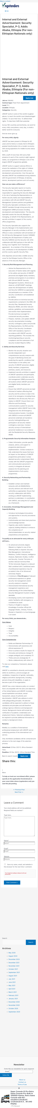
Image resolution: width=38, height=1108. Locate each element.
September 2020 (14, 1012)
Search (4, 938)
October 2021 (13, 969)
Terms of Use (22, 1084)
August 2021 (13, 976)
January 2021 (13, 998)
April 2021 (12, 989)
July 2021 (12, 979)
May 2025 (12, 953)
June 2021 (12, 982)
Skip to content (5, 1)
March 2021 (13, 992)
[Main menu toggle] (6, 11)
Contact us (22, 1082)
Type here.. (8, 815)
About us (22, 1080)
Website (6, 856)
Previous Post (19, 790)
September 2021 (14, 972)
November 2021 (14, 966)
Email (7, 1071)
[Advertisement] (19, 56)
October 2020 (13, 1008)
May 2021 (12, 985)
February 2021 (13, 995)
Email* (6, 848)
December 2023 (14, 959)
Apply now (29, 98)
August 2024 (13, 956)
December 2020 (14, 1002)
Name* (6, 840)
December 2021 (14, 962)
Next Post (19, 792)
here (6, 666)
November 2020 (14, 1005)
